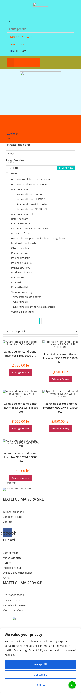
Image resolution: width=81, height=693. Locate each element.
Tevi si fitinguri (19, 301)
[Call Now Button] (72, 685)
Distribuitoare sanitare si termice (29, 228)
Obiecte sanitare (20, 248)
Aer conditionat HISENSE (31, 199)
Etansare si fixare (20, 233)
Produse (14, 173)
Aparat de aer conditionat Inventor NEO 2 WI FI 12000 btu (60, 358)
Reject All (40, 685)
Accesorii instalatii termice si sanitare (31, 179)
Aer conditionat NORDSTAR (32, 209)
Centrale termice (20, 223)
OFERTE (14, 168)
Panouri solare (19, 253)
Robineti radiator (20, 287)
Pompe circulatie (20, 258)
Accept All (40, 664)
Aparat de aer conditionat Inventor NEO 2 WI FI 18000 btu (20, 407)
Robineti (16, 282)
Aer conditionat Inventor (32, 204)
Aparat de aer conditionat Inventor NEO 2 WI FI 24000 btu (60, 407)
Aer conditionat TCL (22, 214)
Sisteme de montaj (21, 292)
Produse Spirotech (21, 272)
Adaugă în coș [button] (21, 372)
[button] (10, 62)
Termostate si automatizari (26, 297)
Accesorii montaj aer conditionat (29, 184)
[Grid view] (36, 321)
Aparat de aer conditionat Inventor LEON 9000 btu (20, 353)
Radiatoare (17, 277)
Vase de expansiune (22, 311)
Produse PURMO (20, 267)
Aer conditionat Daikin (29, 194)
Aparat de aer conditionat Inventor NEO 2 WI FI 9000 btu (20, 457)
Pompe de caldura (21, 262)
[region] (40, 660)
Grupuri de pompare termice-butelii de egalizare (38, 238)
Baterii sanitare (19, 219)
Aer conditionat (20, 189)
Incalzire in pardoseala (23, 243)
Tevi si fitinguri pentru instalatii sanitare (33, 306)
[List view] (44, 321)
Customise (40, 674)
